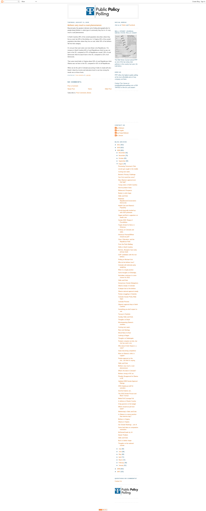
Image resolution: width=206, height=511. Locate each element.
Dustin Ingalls (119, 130)
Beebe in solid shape (124, 193)
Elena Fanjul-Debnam (122, 133)
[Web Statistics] (103, 510)
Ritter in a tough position (125, 270)
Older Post (108, 89)
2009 (118, 150)
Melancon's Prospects (125, 190)
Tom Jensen (119, 135)
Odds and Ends (123, 196)
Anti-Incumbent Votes (125, 187)
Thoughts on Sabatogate (125, 338)
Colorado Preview (123, 301)
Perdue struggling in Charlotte (127, 294)
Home (90, 89)
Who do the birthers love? (126, 262)
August (121, 164)
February (122, 463)
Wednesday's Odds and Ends (127, 411)
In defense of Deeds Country (127, 401)
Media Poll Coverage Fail (126, 398)
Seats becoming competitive (127, 351)
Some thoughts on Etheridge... (127, 272)
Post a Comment (73, 86)
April (120, 457)
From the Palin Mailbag (125, 244)
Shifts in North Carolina (125, 247)
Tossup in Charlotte (124, 314)
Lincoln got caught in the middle (128, 169)
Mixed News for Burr (124, 333)
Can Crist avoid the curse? (126, 177)
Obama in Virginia (123, 422)
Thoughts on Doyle (124, 319)
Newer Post (71, 89)
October (121, 158)
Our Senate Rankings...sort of (127, 424)
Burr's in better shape (124, 440)
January (121, 465)
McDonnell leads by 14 (125, 432)
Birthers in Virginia (124, 419)
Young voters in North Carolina (127, 185)
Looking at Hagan (123, 335)
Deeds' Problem (123, 435)
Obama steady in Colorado (126, 286)
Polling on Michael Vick (125, 259)
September (122, 161)
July (120, 449)
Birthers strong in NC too (126, 373)
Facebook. (132, 25)
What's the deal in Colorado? (127, 371)
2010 (118, 147)
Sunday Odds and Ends (125, 317)
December (122, 153)
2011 (118, 145)
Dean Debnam (119, 128)
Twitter (124, 25)
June (120, 451)
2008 (118, 469)
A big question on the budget (127, 404)
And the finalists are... (125, 391)
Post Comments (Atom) (83, 93)
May (120, 454)
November (122, 155)
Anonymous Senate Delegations (128, 283)
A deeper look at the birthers (127, 288)
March (121, 460)
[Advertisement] (128, 106)
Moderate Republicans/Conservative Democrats (127, 201)
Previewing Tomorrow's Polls (127, 166)
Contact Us (118, 481)
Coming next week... (124, 172)
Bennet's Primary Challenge (126, 174)
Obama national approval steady (128, 291)
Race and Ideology (124, 330)
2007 (118, 471)
